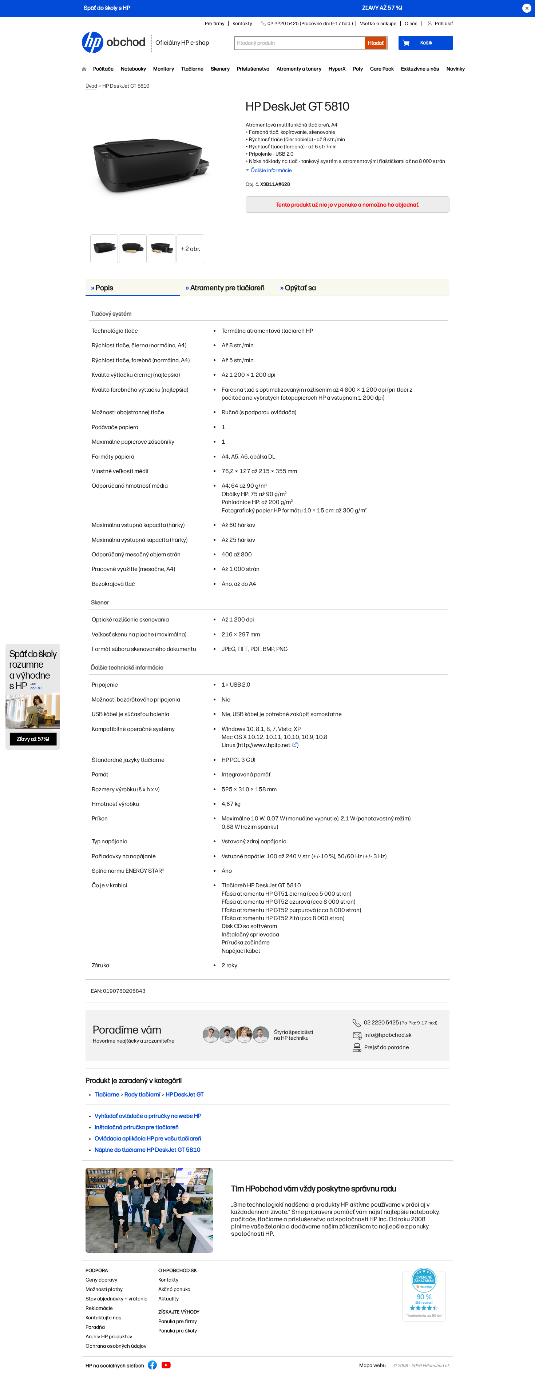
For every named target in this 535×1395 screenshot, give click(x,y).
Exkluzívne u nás (420, 69)
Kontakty (242, 23)
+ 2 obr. (190, 248)
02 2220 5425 (381, 1022)
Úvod (91, 86)
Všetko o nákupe (378, 23)
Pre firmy (215, 23)
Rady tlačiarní (142, 1094)
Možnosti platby (104, 1289)
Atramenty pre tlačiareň (225, 287)
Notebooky (133, 69)
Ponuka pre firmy (177, 1321)
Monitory (163, 69)
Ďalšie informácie (271, 170)
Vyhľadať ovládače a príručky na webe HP (148, 1115)
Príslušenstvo (253, 69)
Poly (358, 69)
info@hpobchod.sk (388, 1034)
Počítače (103, 69)
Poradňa (95, 1327)
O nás (411, 23)
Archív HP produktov (109, 1337)
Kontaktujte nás (104, 1318)
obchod (126, 40)
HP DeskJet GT (185, 1094)
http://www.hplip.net (264, 745)
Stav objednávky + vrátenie (116, 1299)
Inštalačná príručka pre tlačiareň (137, 1127)
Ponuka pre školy (177, 1331)
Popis (102, 287)
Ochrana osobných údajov (116, 1346)
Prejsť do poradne (386, 1047)
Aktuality (168, 1299)
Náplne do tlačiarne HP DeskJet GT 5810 (148, 1149)
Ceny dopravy (101, 1280)
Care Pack (382, 69)
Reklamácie (99, 1308)
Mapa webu (372, 1365)
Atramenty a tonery (299, 69)
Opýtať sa (298, 287)
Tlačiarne (192, 69)
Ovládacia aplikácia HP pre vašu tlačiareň (148, 1138)
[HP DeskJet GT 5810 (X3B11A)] (147, 166)
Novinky (456, 69)
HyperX (337, 69)
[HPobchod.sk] (93, 43)
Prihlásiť (444, 23)
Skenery (220, 69)
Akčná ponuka (174, 1289)
